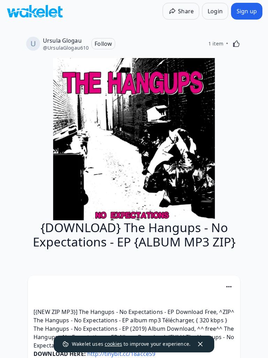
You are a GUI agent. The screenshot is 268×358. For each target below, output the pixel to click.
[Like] (236, 43)
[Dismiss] (200, 344)
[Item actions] (228, 286)
